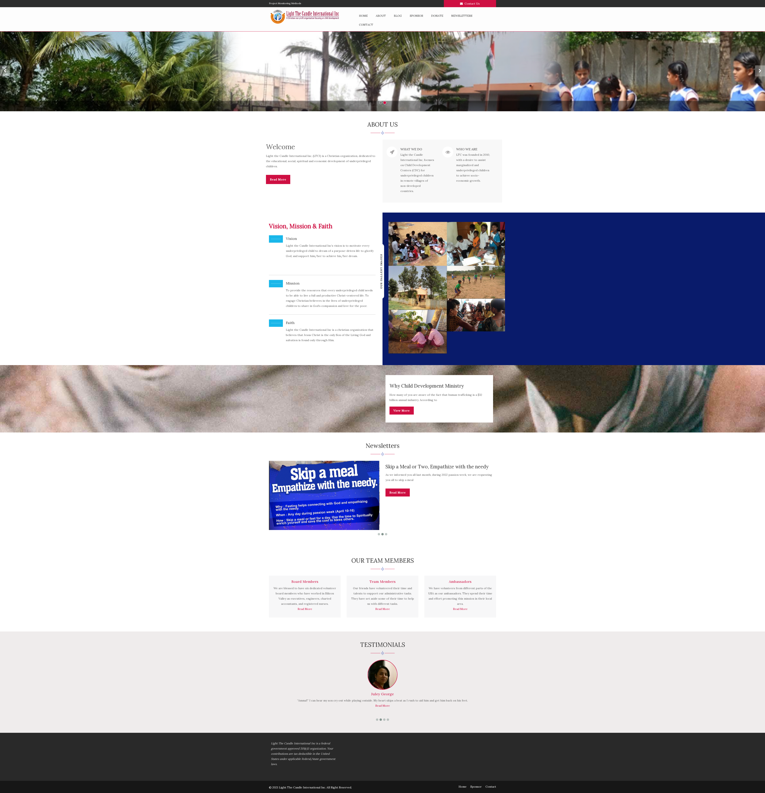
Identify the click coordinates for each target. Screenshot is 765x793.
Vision (291, 238)
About (381, 16)
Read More (278, 179)
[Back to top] (754, 782)
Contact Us (472, 3)
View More (401, 410)
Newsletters (461, 16)
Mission (292, 283)
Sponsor (416, 16)
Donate (437, 16)
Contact (366, 25)
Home (363, 16)
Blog (398, 16)
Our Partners (276, 3)
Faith (290, 322)
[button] (5, 71)
